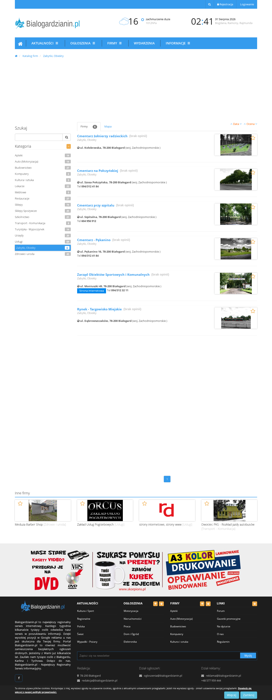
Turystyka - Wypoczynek (42, 229)
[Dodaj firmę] (202, 603)
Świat (80, 634)
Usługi (42, 241)
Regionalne (83, 619)
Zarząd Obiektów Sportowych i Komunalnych (113, 274)
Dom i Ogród (131, 634)
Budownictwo (42, 168)
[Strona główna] (16, 56)
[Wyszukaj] (209, 4)
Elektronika (130, 641)
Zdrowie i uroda (42, 254)
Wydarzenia (144, 43)
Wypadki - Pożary (87, 641)
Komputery (42, 174)
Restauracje (42, 198)
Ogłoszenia (80, 43)
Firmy (112, 43)
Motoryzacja (131, 611)
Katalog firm (30, 56)
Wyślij (248, 655)
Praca (127, 626)
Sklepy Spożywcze (42, 211)
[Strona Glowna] (20, 44)
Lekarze (42, 186)
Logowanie (246, 4)
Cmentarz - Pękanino (93, 240)
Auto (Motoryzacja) (42, 161)
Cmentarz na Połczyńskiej (97, 171)
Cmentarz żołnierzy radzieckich (102, 136)
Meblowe (42, 192)
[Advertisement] (136, 89)
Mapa (108, 126)
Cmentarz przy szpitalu (95, 205)
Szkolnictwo (42, 217)
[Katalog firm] (69, 146)
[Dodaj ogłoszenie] (155, 603)
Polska (81, 626)
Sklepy (42, 204)
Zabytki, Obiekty (53, 56)
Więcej (231, 695)
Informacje (176, 43)
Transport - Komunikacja (42, 223)
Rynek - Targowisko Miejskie (99, 309)
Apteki (42, 155)
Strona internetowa (91, 291)
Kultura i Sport (85, 611)
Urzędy (42, 235)
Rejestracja (226, 4)
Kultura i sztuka (42, 180)
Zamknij (248, 695)
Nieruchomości (133, 619)
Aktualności (42, 43)
